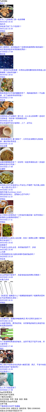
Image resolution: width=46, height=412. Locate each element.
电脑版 (17, 406)
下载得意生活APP (7, 406)
